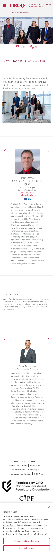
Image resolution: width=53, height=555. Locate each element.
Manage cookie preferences (21, 474)
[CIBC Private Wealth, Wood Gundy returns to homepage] (30, 6)
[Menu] (4, 5)
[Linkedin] (29, 198)
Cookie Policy (38, 474)
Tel (36, 47)
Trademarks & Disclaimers (17, 465)
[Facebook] (25, 198)
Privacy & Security (36, 465)
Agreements (32, 461)
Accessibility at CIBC (35, 470)
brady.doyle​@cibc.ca (27, 195)
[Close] (49, 506)
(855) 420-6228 (27, 192)
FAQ (23, 461)
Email (23, 47)
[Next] (48, 158)
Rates (16, 461)
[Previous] (4, 158)
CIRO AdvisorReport (18, 470)
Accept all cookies (27, 548)
